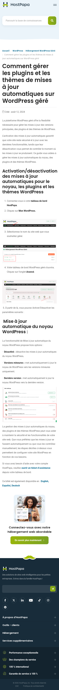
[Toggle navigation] (55, 4)
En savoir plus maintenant (28, 540)
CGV (17, 686)
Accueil (6, 51)
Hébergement (10, 633)
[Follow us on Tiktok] (39, 600)
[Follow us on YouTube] (31, 600)
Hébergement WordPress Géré (40, 51)
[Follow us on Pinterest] (5, 607)
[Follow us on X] (14, 600)
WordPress (18, 51)
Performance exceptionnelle (23, 652)
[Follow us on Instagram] (48, 600)
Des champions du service (22, 659)
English (44, 481)
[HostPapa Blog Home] (15, 4)
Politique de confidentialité (33, 686)
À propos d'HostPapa (14, 617)
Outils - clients (10, 625)
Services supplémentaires (17, 640)
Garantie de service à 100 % (23, 673)
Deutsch (16, 485)
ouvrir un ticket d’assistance (35, 468)
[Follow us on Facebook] (5, 600)
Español (6, 485)
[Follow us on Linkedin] (22, 600)
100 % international (19, 666)
